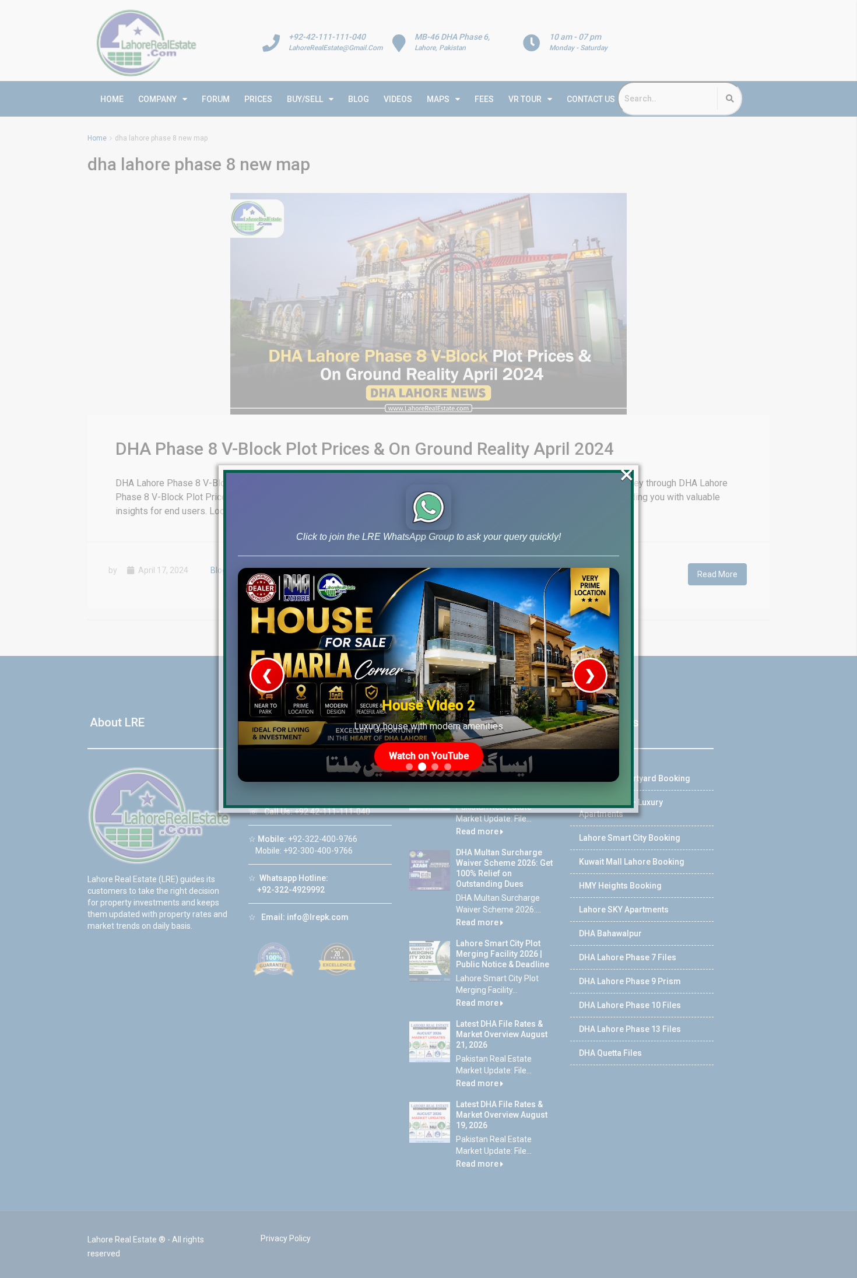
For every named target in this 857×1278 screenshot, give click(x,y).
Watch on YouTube (429, 755)
